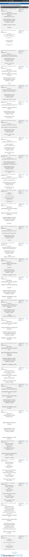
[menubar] (14, 1)
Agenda (27, 30)
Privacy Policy (2, 554)
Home (1, 2)
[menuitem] (7, 1)
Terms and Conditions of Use (19, 554)
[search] (7, 1)
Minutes (27, 86)
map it (22, 11)
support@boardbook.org (14, 552)
